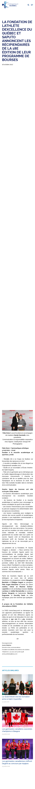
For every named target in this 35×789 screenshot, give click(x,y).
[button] (32, 5)
